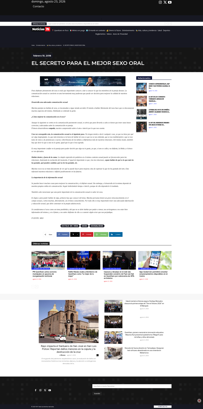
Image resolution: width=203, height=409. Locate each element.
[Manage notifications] (199, 401)
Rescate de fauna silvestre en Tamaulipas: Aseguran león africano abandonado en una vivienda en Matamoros (144, 350)
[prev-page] (32, 286)
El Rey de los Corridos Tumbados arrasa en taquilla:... (157, 99)
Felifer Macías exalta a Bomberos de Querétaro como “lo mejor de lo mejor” (82, 274)
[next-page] (36, 286)
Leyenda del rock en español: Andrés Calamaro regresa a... (159, 111)
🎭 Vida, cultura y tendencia (54, 45)
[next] (170, 23)
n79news (62, 355)
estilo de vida (70, 226)
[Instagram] (160, 2)
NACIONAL (69, 342)
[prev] (166, 23)
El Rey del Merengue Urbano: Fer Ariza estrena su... (159, 124)
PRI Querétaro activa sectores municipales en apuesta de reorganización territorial (45, 274)
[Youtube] (170, 2)
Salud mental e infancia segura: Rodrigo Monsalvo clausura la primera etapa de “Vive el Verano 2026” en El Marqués (144, 303)
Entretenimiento (40, 45)
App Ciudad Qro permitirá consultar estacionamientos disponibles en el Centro (73, 24)
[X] (165, 2)
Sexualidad (97, 226)
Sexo (84, 226)
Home (33, 45)
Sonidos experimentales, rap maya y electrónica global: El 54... (159, 86)
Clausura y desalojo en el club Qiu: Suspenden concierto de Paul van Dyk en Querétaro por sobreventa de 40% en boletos (119, 275)
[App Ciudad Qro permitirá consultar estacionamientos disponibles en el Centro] (155, 260)
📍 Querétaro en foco (40, 268)
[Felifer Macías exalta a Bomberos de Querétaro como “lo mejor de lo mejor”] (83, 260)
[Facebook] (35, 390)
